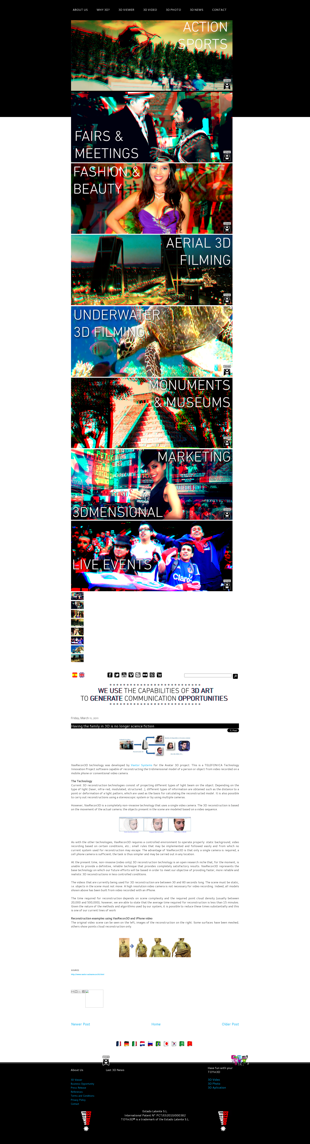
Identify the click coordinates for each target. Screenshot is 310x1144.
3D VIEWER (126, 10)
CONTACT (219, 10)
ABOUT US (80, 10)
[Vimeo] (131, 677)
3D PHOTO (173, 10)
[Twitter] (117, 677)
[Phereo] (152, 677)
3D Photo (214, 1083)
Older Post (230, 1024)
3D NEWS (196, 10)
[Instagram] (138, 677)
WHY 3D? (103, 10)
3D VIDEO (150, 10)
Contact (75, 1103)
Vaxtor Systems (141, 765)
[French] (119, 1045)
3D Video (214, 1079)
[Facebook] (110, 677)
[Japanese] (166, 1045)
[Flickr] (145, 677)
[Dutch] (143, 1045)
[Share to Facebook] (83, 991)
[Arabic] (182, 1045)
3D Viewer (76, 1079)
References (77, 1091)
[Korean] (174, 1045)
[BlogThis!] (76, 991)
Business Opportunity (82, 1083)
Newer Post (80, 1024)
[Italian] (135, 1045)
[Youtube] (124, 677)
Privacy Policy (78, 1099)
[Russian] (151, 1045)
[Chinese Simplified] (190, 1045)
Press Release (78, 1087)
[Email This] (72, 991)
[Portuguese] (159, 1045)
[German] (127, 1045)
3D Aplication (217, 1087)
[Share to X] (79, 991)
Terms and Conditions (82, 1095)
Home (156, 1024)
